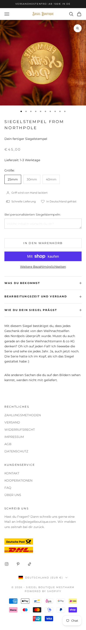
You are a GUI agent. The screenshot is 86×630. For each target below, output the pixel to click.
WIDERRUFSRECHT (19, 430)
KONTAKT (11, 473)
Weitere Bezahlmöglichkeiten (43, 267)
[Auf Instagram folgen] (6, 564)
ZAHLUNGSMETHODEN (22, 415)
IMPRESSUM (14, 437)
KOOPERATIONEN (18, 480)
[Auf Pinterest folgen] (18, 564)
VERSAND (12, 422)
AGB (7, 444)
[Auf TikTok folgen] (29, 564)
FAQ (7, 488)
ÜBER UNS (12, 495)
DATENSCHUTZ (16, 451)
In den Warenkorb (43, 243)
